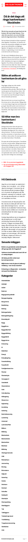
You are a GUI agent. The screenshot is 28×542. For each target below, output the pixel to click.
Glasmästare (5, 386)
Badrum (4, 291)
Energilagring (5, 358)
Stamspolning (6, 502)
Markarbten (5, 442)
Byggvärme (5, 340)
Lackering (4, 417)
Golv (2, 389)
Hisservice (4, 400)
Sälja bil (3, 474)
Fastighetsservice (7, 368)
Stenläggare (5, 505)
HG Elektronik (10, 539)
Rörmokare (5, 470)
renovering (5, 463)
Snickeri (4, 488)
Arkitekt (4, 284)
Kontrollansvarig (6, 414)
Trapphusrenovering (8, 523)
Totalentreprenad (7, 516)
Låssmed (4, 421)
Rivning (3, 467)
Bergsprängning (6, 298)
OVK (2, 456)
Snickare (4, 484)
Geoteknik (4, 382)
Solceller (4, 491)
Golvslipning (5, 393)
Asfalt (3, 287)
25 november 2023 (19, 26)
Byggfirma (4, 326)
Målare (3, 428)
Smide (3, 481)
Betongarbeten (6, 312)
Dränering (4, 344)
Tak (2, 509)
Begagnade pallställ (7, 294)
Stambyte (4, 498)
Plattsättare (5, 460)
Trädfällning (5, 519)
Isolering (4, 410)
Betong (3, 308)
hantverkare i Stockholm (9, 68)
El (2, 347)
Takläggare (5, 512)
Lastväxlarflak (6, 424)
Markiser (4, 446)
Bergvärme (5, 301)
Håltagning (5, 396)
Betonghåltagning (7, 316)
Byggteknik (5, 337)
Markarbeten (5, 439)
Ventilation (4, 526)
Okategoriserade (7, 453)
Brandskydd (5, 319)
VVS (2, 530)
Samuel (9, 26)
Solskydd (4, 495)
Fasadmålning (6, 361)
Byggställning (6, 333)
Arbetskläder (5, 280)
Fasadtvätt (5, 365)
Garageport (5, 379)
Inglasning (4, 403)
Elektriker (4, 351)
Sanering (4, 477)
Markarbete (5, 435)
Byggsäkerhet (6, 330)
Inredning (4, 407)
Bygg (14, 12)
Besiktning (4, 305)
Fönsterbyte (5, 375)
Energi (3, 354)
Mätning (4, 449)
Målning (4, 432)
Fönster (3, 372)
